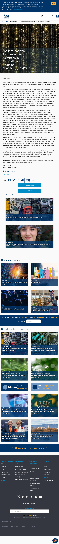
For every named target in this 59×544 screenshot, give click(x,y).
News (7, 21)
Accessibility (4, 526)
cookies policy (18, 9)
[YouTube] (40, 497)
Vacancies (47, 474)
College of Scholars (20, 469)
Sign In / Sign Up (48, 480)
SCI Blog (3, 469)
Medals (32, 466)
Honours (32, 471)
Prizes (31, 490)
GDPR (33, 526)
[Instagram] (27, 497)
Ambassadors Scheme (21, 464)
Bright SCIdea (19, 466)
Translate (34, 515)
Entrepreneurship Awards (35, 484)
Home (2, 21)
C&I (2, 464)
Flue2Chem (4, 472)
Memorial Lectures (35, 468)
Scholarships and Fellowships (34, 479)
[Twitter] (18, 497)
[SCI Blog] (36, 497)
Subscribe (26, 503)
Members (45, 15)
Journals (3, 466)
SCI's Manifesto (5, 474)
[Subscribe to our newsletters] (5, 387)
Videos (3, 477)
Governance (47, 469)
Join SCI (29, 190)
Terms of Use (14, 526)
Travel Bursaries (8, 175)
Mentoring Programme (21, 472)
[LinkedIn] (23, 497)
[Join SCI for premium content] (34, 387)
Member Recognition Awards (35, 475)
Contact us (47, 472)
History (46, 466)
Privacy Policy (25, 526)
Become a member (49, 483)
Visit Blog (32, 180)
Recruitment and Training (20, 475)
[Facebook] (31, 497)
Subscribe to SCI (29, 185)
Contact (33, 503)
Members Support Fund (22, 479)
